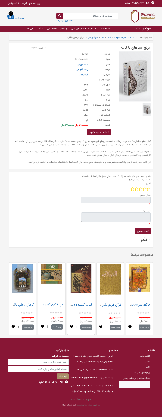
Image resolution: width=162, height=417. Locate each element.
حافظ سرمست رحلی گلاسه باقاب (128, 304)
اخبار (148, 367)
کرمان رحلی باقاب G (20, 304)
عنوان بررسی (145, 195)
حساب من (52, 28)
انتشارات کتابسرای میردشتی (83, 28)
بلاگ (41, 28)
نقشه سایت (145, 356)
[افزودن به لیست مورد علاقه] (13, 327)
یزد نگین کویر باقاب (50, 304)
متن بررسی (146, 210)
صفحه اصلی (105, 28)
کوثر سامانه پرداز (69, 405)
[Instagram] (147, 2)
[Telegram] (152, 2)
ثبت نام (63, 376)
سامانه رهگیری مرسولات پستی (136, 378)
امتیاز (148, 183)
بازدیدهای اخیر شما (141, 372)
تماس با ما (30, 28)
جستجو (63, 28)
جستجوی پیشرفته (64, 20)
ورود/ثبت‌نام (34, 3)
